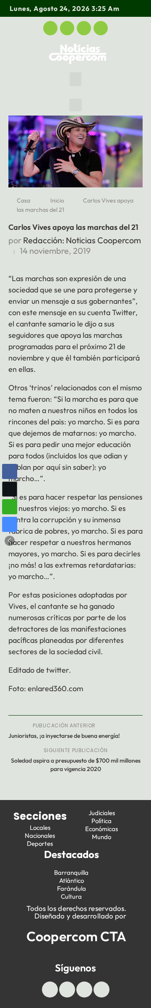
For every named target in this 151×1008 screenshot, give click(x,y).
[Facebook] (50, 28)
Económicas (101, 829)
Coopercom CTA (76, 936)
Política (101, 821)
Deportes (40, 843)
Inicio (57, 200)
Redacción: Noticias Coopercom (82, 240)
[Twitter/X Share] (9, 489)
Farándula (71, 888)
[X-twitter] (67, 28)
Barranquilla (71, 872)
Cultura (71, 896)
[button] (75, 79)
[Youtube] (84, 28)
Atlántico (71, 880)
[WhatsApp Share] (9, 506)
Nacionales (40, 836)
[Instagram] (101, 28)
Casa (23, 200)
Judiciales (102, 813)
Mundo (101, 837)
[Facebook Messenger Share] (9, 524)
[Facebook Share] (9, 471)
